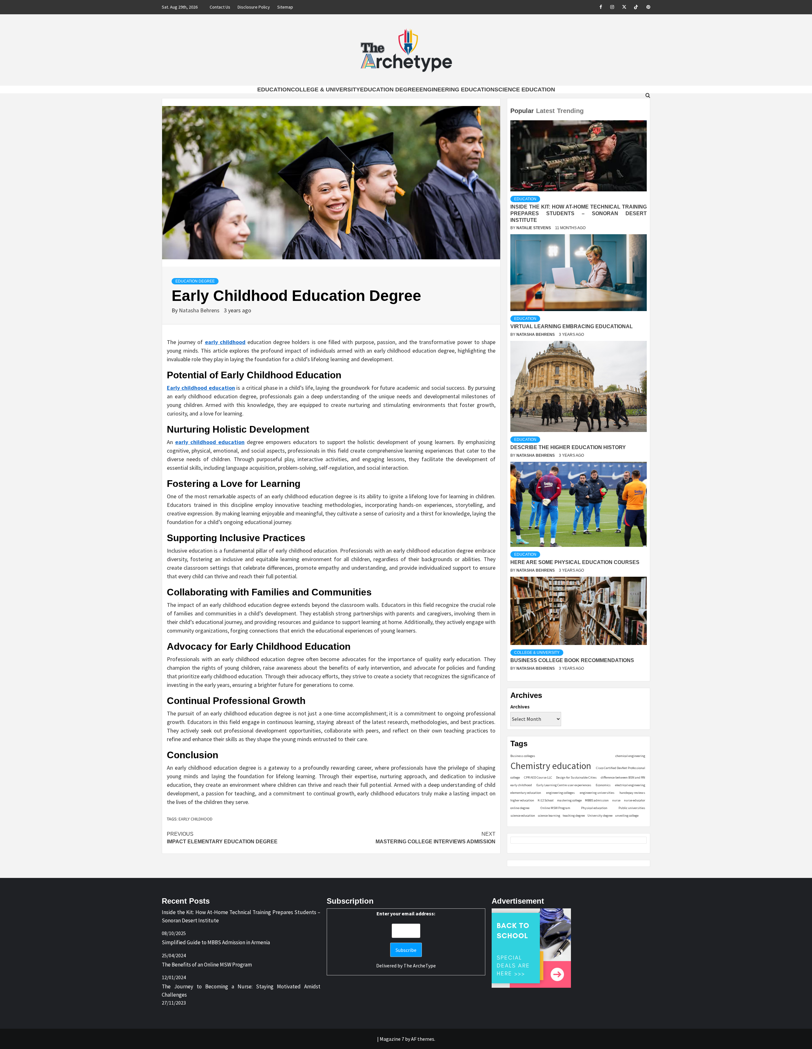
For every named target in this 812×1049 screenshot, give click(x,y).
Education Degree (389, 89)
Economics (603, 785)
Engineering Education (456, 89)
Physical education (594, 808)
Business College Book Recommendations (572, 660)
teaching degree (574, 815)
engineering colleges (560, 793)
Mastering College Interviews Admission (435, 837)
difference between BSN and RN (623, 777)
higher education (522, 800)
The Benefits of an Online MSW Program (207, 964)
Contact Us (220, 7)
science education (522, 815)
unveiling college (626, 815)
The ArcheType (419, 965)
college (515, 777)
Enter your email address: (406, 913)
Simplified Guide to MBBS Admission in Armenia (216, 942)
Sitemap (285, 7)
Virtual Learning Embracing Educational (571, 326)
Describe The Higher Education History (568, 447)
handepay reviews (632, 793)
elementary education (525, 793)
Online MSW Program (555, 808)
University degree (599, 815)
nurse (616, 800)
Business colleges (522, 756)
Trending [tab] (570, 110)
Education (274, 89)
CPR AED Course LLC (538, 777)
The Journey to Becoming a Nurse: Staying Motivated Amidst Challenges (241, 990)
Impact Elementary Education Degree (222, 837)
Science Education (524, 89)
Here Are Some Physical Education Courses (574, 562)
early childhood (196, 819)
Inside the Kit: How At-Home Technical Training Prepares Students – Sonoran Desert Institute (578, 213)
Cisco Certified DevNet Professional (620, 768)
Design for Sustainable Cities (576, 777)
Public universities (632, 808)
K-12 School (545, 800)
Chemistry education (550, 766)
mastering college (569, 800)
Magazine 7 (392, 1039)
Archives (520, 706)
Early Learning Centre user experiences (563, 785)
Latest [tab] (545, 110)
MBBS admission (597, 800)
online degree (519, 808)
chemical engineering (630, 756)
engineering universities (597, 793)
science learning (549, 815)
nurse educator (634, 800)
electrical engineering (630, 785)
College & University (325, 89)
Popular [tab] (522, 110)
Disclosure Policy (254, 7)
